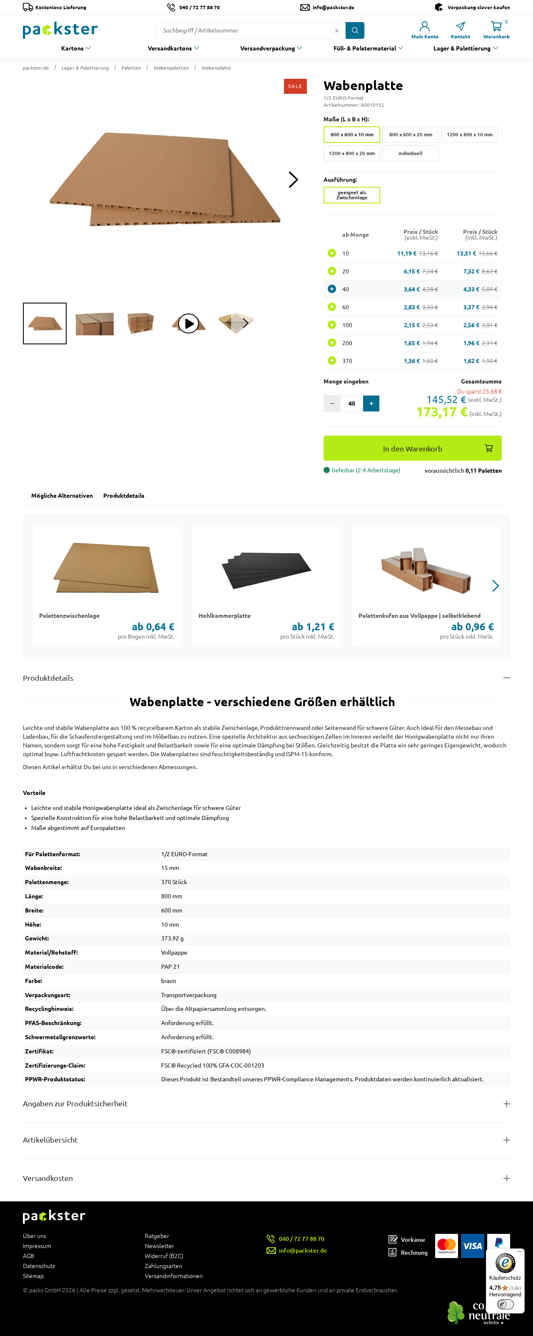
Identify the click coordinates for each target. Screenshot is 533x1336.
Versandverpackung (267, 48)
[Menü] (520, 1253)
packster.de (36, 68)
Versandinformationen (174, 1276)
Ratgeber (157, 1236)
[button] (165, 179)
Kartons (72, 48)
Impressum (37, 1246)
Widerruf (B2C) (164, 1256)
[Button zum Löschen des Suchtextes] (336, 30)
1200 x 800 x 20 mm (352, 153)
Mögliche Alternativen (62, 496)
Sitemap (33, 1276)
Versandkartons (170, 48)
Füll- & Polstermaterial (365, 48)
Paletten (131, 68)
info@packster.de (333, 7)
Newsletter (159, 1246)
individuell (411, 153)
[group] (45, 323)
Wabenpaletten (171, 68)
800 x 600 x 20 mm (410, 134)
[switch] (505, 1304)
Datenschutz (39, 1266)
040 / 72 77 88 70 (199, 7)
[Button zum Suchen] (355, 30)
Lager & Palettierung (462, 48)
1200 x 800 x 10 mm (470, 134)
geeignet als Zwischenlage (352, 195)
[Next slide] (293, 179)
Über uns (34, 1236)
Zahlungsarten (163, 1266)
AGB (28, 1256)
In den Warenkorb (413, 448)
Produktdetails (123, 496)
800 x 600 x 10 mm (352, 134)
